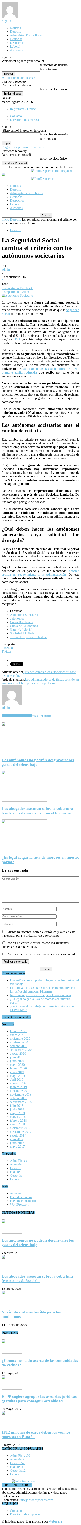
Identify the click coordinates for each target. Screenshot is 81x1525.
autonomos (17, 618)
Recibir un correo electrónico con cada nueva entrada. (42, 954)
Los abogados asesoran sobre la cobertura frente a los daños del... (37, 1278)
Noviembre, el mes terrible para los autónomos (40, 995)
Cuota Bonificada (21, 622)
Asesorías (16, 50)
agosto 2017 (18, 1135)
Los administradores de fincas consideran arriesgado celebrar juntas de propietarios (40, 681)
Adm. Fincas (18, 1160)
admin (6, 269)
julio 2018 (16, 1105)
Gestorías (16, 39)
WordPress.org (19, 1204)
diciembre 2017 (20, 1128)
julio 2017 (16, 1139)
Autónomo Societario (24, 614)
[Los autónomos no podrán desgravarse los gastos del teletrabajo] (24, 752)
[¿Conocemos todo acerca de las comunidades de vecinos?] (12, 1352)
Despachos (17, 42)
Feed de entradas (21, 1197)
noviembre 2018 (20, 1094)
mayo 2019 (17, 1076)
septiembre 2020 (21, 1049)
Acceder (15, 1193)
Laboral (15, 46)
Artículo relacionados (17, 715)
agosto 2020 (18, 1053)
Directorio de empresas (25, 119)
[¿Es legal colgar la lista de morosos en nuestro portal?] (24, 849)
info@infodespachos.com (36, 1500)
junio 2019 (17, 1072)
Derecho (15, 31)
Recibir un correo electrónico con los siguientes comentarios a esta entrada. (35, 944)
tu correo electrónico (53, 89)
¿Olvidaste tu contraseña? (18, 77)
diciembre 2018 (20, 1090)
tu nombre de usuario (54, 65)
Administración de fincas (26, 35)
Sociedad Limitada (22, 633)
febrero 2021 (18, 1031)
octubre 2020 (18, 1046)
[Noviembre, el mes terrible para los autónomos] (12, 1304)
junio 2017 (17, 1143)
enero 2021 (17, 1035)
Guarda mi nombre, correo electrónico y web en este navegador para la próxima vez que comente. (38, 933)
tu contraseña (48, 69)
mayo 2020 (17, 1064)
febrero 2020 (18, 1068)
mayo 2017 (17, 1146)
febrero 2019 (18, 1087)
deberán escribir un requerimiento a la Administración (40, 572)
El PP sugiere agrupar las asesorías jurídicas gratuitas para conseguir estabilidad (39, 1398)
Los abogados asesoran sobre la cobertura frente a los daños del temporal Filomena (37, 810)
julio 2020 (16, 1057)
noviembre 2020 (20, 1042)
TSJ (17, 339)
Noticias (15, 28)
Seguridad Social (21, 629)
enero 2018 (17, 1124)
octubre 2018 (18, 1098)
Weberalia (55, 1521)
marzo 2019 (18, 1083)
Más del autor (41, 715)
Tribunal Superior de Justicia (28, 637)
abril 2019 (16, 1079)
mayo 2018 (17, 1113)
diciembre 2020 (20, 1038)
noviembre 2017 (20, 1131)
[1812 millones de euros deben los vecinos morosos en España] (12, 1424)
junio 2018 (17, 1109)
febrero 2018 (18, 1120)
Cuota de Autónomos (24, 626)
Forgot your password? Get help (23, 147)
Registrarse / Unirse (23, 109)
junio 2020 (17, 1061)
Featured (15, 1172)
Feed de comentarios (23, 1200)
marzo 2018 (18, 1117)
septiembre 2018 (21, 1102)
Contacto (16, 116)
